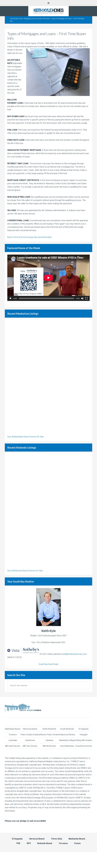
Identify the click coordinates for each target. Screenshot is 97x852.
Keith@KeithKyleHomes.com (74, 654)
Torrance (13, 734)
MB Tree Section (30, 746)
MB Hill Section (49, 746)
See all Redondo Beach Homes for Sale (25, 570)
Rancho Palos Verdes (49, 734)
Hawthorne (30, 740)
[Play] (10, 298)
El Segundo (84, 729)
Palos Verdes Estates (30, 734)
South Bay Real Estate (48, 664)
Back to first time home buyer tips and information (29, 237)
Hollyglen (84, 734)
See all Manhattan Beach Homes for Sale (25, 436)
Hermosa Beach (30, 729)
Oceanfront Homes (83, 746)
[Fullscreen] (86, 298)
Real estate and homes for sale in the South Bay (48, 11)
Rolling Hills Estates (83, 740)
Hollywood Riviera (67, 734)
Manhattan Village (67, 740)
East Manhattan (67, 746)
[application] (48, 278)
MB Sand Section (12, 746)
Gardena (49, 740)
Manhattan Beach (12, 729)
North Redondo (49, 729)
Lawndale (12, 740)
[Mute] (82, 298)
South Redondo (67, 729)
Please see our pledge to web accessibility (25, 821)
